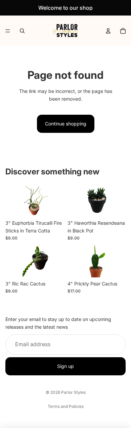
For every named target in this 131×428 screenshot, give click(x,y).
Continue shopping (65, 123)
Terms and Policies (66, 406)
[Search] (22, 30)
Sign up (65, 366)
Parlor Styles (73, 392)
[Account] (108, 30)
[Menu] (7, 31)
